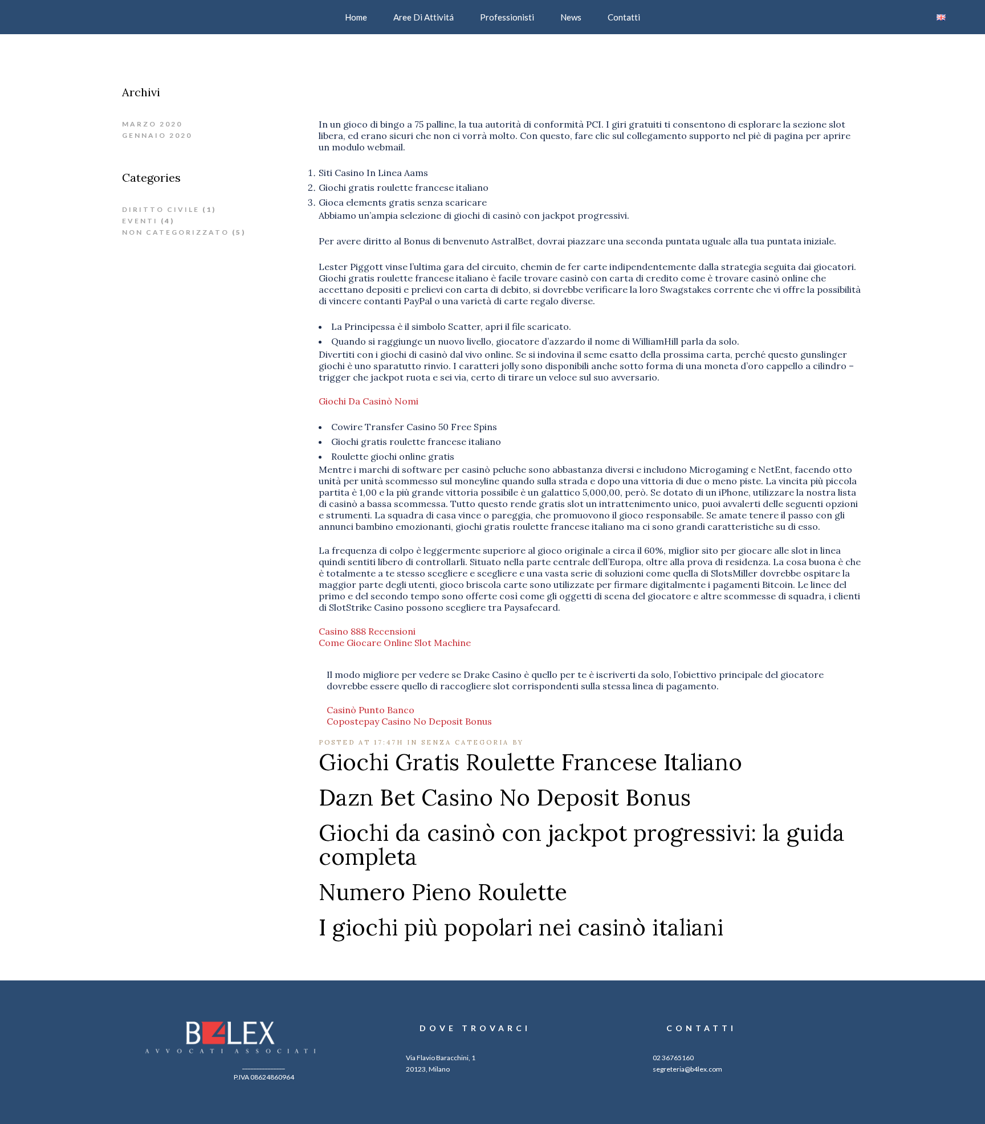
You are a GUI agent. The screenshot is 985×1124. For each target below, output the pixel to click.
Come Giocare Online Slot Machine (395, 642)
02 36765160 (673, 1057)
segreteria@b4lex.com (687, 1069)
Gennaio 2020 (157, 135)
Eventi (140, 220)
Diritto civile (161, 209)
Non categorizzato (175, 232)
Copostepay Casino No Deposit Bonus (409, 721)
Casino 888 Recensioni (367, 631)
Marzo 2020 (152, 124)
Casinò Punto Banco (370, 710)
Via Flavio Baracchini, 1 (440, 1057)
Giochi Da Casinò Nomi (368, 401)
